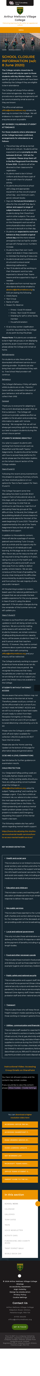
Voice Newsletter (14, 1230)
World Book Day (13, 1254)
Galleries (10, 1214)
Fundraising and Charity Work (17, 1242)
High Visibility (20, 1289)
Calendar (10, 1209)
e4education (24, 1292)
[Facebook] (19, 1275)
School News (28, 49)
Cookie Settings (29, 1088)
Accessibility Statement (20, 1287)
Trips (7, 1225)
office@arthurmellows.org (14, 110)
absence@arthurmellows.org (19, 290)
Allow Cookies (15, 1088)
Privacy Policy (20, 1295)
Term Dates (10, 1220)
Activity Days (11, 1236)
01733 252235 (20, 1317)
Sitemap (20, 1284)
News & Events (15, 49)
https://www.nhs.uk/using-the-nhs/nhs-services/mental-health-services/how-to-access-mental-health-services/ (19, 834)
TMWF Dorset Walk (14, 1248)
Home (4, 49)
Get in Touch (20, 1327)
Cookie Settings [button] (20, 1297)
